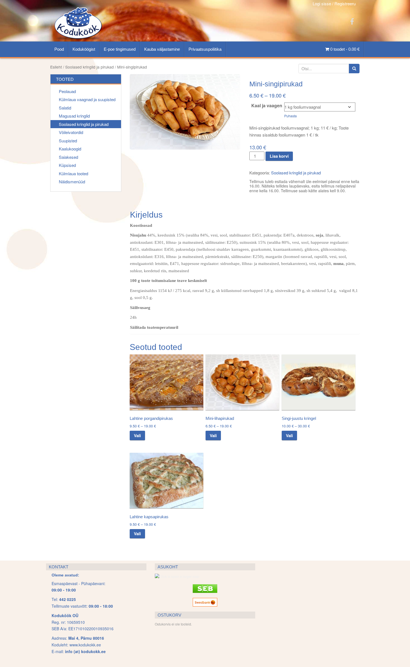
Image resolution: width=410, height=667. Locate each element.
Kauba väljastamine (162, 49)
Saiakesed (68, 157)
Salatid (65, 108)
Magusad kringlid (74, 116)
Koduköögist (84, 49)
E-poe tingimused (120, 49)
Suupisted (68, 140)
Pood (59, 49)
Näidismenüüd (72, 181)
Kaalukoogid (70, 149)
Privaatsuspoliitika (205, 49)
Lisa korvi (279, 156)
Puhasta (290, 115)
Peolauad (67, 91)
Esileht (56, 67)
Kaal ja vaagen (266, 106)
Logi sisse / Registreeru (334, 3)
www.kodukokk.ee (85, 644)
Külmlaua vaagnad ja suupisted (87, 99)
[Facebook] (352, 21)
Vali (137, 435)
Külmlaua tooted (73, 173)
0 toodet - (344, 49)
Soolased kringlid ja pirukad (89, 67)
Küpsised (67, 165)
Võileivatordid (71, 132)
